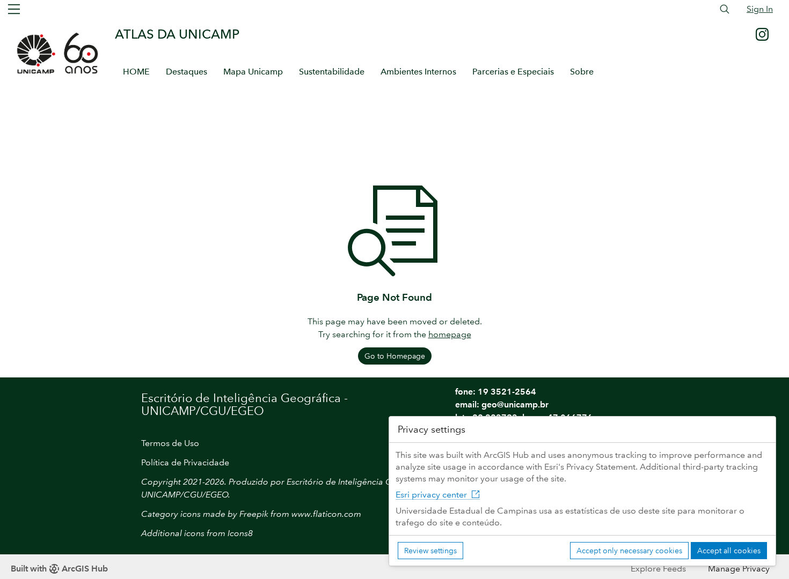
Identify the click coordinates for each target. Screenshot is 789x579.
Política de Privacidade (185, 462)
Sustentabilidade (331, 71)
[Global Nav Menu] (14, 9)
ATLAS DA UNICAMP (177, 34)
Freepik (253, 514)
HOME (136, 71)
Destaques (186, 71)
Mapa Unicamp (253, 71)
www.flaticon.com (326, 514)
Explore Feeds (658, 568)
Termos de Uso (170, 443)
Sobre (582, 71)
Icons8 (240, 533)
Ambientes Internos (418, 71)
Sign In (760, 9)
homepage (449, 334)
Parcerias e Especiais (513, 71)
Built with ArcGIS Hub (59, 568)
